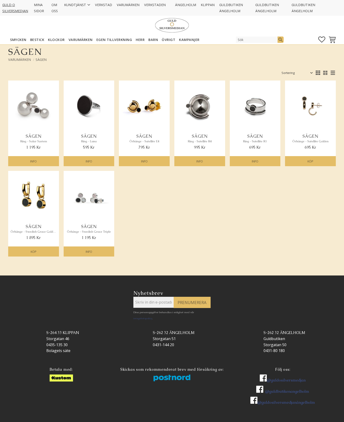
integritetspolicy (142, 318)
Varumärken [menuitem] (128, 5)
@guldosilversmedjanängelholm (286, 402)
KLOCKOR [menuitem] (56, 39)
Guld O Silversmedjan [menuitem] (15, 8)
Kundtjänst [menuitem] (75, 5)
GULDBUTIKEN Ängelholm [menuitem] (231, 8)
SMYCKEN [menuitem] (18, 39)
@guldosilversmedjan (286, 380)
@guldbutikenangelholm (287, 391)
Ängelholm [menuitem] (185, 5)
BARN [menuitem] (153, 39)
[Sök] (281, 40)
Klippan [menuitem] (208, 5)
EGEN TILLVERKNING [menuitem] (114, 39)
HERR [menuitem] (140, 39)
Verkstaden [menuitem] (155, 5)
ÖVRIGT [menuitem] (168, 39)
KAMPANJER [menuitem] (189, 39)
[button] (321, 39)
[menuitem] (170, 2)
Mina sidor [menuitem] (39, 8)
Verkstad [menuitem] (103, 5)
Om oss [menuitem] (54, 8)
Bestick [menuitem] (37, 39)
